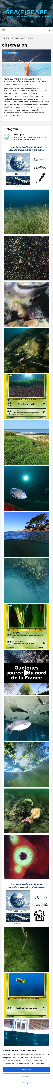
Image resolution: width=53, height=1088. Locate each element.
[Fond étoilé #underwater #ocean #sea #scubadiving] (26, 811)
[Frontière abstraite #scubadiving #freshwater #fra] (26, 580)
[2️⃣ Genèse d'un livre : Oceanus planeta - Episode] (26, 903)
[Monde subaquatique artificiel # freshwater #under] (26, 1041)
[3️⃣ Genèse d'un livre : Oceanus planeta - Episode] (26, 165)
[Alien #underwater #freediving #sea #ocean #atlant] (26, 857)
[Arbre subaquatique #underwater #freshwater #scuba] (26, 949)
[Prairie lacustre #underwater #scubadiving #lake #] (26, 212)
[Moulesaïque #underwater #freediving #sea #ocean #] (26, 258)
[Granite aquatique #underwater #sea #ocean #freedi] (26, 534)
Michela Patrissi (14, 85)
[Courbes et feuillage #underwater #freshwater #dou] (26, 764)
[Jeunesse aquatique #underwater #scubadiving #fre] (26, 350)
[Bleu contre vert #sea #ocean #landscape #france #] (26, 442)
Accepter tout (26, 1069)
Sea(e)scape (26, 12)
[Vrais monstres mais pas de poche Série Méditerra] (26, 396)
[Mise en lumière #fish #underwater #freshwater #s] (26, 488)
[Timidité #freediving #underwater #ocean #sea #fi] (26, 304)
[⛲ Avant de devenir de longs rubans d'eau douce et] (26, 672)
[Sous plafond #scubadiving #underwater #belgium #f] (26, 718)
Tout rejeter (26, 1083)
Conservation (11, 53)
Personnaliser (26, 1076)
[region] (26, 1067)
